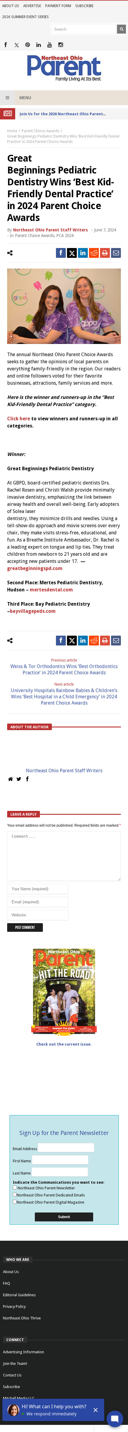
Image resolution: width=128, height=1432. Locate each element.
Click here (18, 418)
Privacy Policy (14, 1306)
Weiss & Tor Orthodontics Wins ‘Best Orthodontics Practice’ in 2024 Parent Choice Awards (64, 666)
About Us (10, 6)
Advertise (32, 6)
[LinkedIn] (38, 45)
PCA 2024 (64, 235)
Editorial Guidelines (19, 1295)
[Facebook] (5, 45)
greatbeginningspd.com (35, 568)
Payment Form (58, 6)
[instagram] (60, 45)
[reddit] (94, 253)
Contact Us (12, 1375)
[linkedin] (83, 253)
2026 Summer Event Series (25, 17)
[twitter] (72, 253)
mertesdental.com (51, 590)
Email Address (25, 1149)
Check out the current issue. (64, 1044)
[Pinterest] (27, 45)
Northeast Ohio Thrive (22, 1318)
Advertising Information (23, 1352)
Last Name (22, 1173)
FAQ (6, 1283)
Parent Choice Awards (40, 131)
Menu (25, 97)
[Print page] (105, 253)
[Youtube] (49, 45)
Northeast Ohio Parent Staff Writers (50, 230)
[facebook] (61, 253)
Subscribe (84, 6)
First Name (22, 1161)
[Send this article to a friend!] (116, 253)
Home (12, 131)
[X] (16, 45)
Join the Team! (15, 1363)
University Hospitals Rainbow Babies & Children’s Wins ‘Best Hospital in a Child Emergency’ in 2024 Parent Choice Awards (64, 694)
